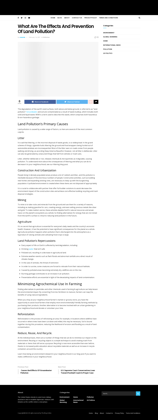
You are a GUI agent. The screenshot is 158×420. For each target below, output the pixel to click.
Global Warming (110, 37)
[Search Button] (138, 393)
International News (112, 45)
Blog (60, 18)
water (31, 249)
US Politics (107, 53)
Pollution (46, 37)
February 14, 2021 (34, 37)
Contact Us (77, 18)
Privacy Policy (90, 18)
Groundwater (32, 112)
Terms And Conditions (108, 18)
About (67, 18)
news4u (22, 37)
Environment (108, 33)
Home (53, 18)
